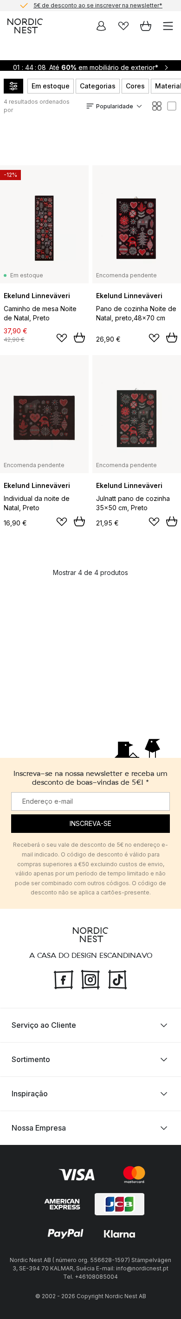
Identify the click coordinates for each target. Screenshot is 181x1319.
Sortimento (31, 1059)
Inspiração (30, 1093)
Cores (135, 86)
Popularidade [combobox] (114, 106)
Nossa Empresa (39, 1127)
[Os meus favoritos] (123, 26)
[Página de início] (25, 26)
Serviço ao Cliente (44, 1025)
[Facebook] (63, 978)
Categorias (98, 86)
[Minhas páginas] (101, 26)
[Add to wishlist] (61, 338)
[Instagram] (90, 978)
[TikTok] (117, 978)
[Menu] (168, 26)
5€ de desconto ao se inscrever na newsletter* (97, 5)
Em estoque (51, 86)
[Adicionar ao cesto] (79, 337)
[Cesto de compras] (146, 26)
